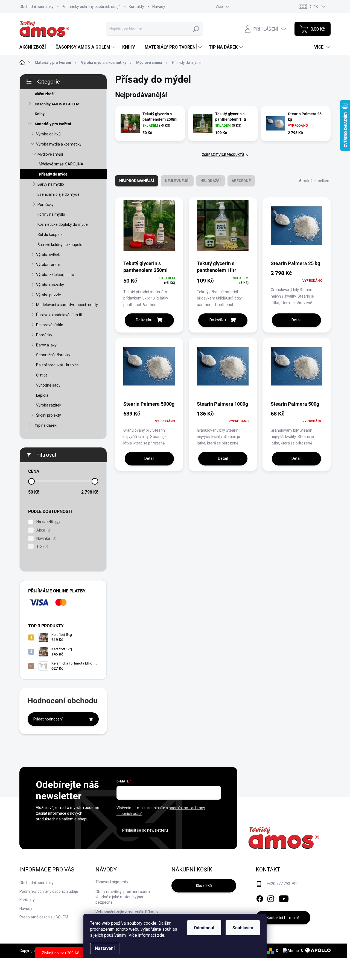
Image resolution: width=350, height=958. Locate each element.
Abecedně (241, 181)
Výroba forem (48, 264)
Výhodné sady (48, 385)
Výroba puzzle (48, 295)
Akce (43, 530)
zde (160, 935)
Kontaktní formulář (283, 917)
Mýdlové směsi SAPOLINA (61, 164)
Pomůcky (45, 204)
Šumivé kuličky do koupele (59, 244)
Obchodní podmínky (36, 6)
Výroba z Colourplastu (55, 274)
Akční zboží (44, 94)
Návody (158, 6)
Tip (41, 546)
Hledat (196, 29)
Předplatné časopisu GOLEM (43, 917)
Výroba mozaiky (50, 285)
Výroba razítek (48, 405)
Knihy (40, 114)
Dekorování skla (49, 325)
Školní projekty (48, 415)
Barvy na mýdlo (50, 184)
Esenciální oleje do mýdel (58, 194)
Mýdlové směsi (50, 154)
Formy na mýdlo (51, 214)
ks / (204, 885)
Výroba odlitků (48, 134)
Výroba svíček (48, 255)
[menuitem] (34, 47)
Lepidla (42, 395)
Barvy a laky (46, 345)
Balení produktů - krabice (57, 365)
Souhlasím (242, 927)
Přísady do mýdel (54, 174)
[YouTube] (284, 898)
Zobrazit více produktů (223, 155)
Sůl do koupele (50, 234)
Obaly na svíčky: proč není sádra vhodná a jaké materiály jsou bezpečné (122, 896)
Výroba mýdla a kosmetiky (58, 144)
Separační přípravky (53, 355)
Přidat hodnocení (48, 719)
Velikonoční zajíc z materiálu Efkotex (127, 912)
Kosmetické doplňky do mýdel (63, 224)
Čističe (42, 375)
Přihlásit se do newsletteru (145, 830)
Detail (296, 320)
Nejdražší (210, 181)
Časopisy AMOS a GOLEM (57, 104)
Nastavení (105, 948)
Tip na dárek (45, 425)
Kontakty (136, 6)
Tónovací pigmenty (111, 882)
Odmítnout (204, 927)
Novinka (45, 538)
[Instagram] (271, 898)
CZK (314, 6)
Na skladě (47, 522)
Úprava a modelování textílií (59, 315)
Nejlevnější (177, 181)
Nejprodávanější (136, 181)
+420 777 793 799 (282, 884)
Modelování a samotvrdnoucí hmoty (67, 304)
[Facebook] (260, 898)
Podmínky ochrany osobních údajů (91, 6)
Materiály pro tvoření (53, 124)
